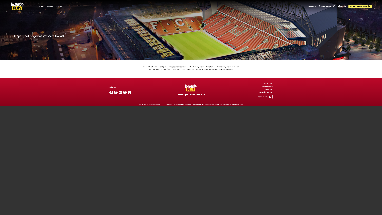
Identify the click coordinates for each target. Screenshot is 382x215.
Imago (241, 104)
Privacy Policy (268, 83)
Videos (41, 6)
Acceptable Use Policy (266, 92)
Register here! (262, 96)
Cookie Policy (268, 89)
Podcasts (50, 6)
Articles (59, 6)
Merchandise (326, 6)
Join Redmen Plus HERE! (358, 6)
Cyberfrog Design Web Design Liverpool (203, 104)
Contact (313, 6)
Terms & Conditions (267, 86)
